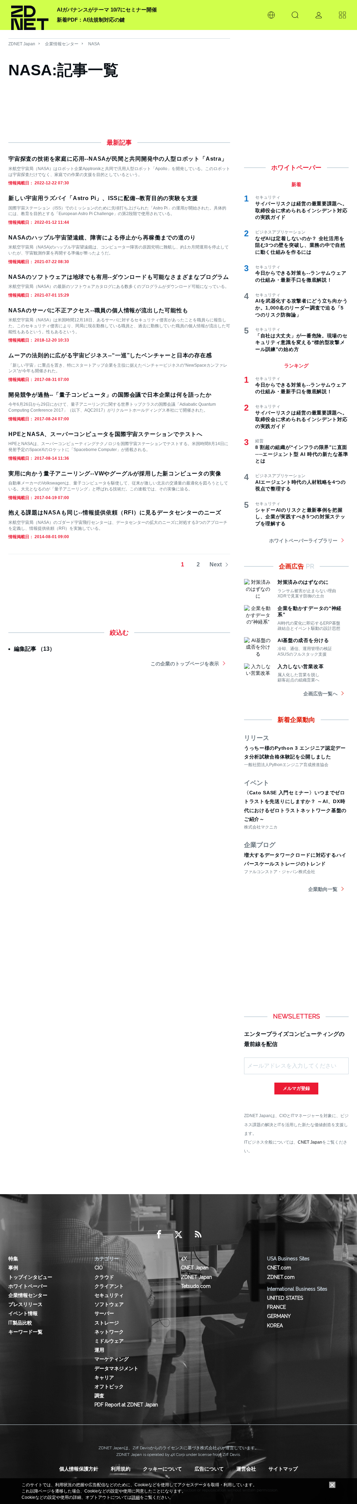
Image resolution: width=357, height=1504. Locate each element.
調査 (99, 1395)
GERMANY (279, 1316)
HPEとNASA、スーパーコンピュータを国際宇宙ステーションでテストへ (105, 434)
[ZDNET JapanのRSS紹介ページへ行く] (198, 1235)
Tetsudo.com (196, 1286)
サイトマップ (283, 1469)
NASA (94, 43)
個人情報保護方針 (78, 1469)
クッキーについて (162, 1469)
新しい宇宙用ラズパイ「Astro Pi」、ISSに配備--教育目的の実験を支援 (103, 198)
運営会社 (246, 1469)
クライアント (109, 1286)
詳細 (135, 1497)
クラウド (104, 1277)
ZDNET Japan (21, 43)
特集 (13, 1258)
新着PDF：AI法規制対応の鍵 (91, 20)
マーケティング (111, 1359)
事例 (13, 1267)
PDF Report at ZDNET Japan (126, 1404)
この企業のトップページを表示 (185, 663)
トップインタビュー (30, 1277)
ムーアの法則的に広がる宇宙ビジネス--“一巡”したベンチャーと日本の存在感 (110, 355)
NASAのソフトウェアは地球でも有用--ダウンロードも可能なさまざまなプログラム (118, 277)
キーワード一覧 (25, 1332)
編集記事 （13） (34, 649)
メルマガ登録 (296, 1088)
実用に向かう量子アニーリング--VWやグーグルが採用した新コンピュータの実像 (114, 473)
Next (216, 564)
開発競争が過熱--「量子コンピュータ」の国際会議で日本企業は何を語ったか (110, 395)
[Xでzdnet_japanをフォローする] (178, 1235)
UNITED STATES (285, 1298)
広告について (209, 1469)
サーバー (104, 1313)
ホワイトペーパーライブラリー (303, 540)
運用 (99, 1350)
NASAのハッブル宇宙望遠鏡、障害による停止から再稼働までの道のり (102, 238)
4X (184, 1258)
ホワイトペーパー (27, 1286)
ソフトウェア (109, 1304)
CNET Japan (310, 1142)
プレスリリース (25, 1304)
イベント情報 (23, 1313)
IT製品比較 (20, 1323)
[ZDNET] (29, 15)
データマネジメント (116, 1368)
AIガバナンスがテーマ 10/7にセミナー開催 (107, 10)
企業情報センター (61, 43)
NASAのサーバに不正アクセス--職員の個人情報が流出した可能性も (98, 310)
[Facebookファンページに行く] (159, 1235)
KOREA (275, 1325)
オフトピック (109, 1386)
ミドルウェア (109, 1341)
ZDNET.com (281, 1277)
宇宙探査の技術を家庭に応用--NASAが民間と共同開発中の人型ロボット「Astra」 (117, 159)
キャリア (104, 1377)
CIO (98, 1267)
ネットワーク (109, 1332)
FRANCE (276, 1307)
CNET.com (279, 1267)
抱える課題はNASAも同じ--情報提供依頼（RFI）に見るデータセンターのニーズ (114, 513)
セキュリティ (109, 1295)
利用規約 (120, 1469)
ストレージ (106, 1323)
